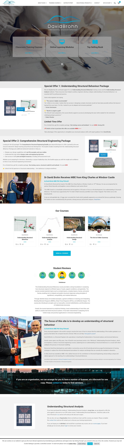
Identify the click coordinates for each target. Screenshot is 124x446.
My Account (107, 3)
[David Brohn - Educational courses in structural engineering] (9, 3)
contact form (53, 420)
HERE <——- (78, 128)
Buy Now (20, 109)
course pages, (97, 423)
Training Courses (54, 3)
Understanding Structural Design (74, 238)
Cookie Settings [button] (82, 443)
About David (41, 3)
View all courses (62, 253)
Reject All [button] (96, 443)
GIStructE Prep (68, 3)
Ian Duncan (99, 235)
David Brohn (25, 235)
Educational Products (84, 3)
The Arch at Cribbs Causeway (99, 237)
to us (57, 414)
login (66, 426)
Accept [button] (90, 443)
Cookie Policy (72, 443)
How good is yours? (90, 333)
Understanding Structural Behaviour (25, 238)
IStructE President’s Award (65, 359)
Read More (97, 199)
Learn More (28, 53)
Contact (97, 3)
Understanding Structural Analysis (49, 238)
